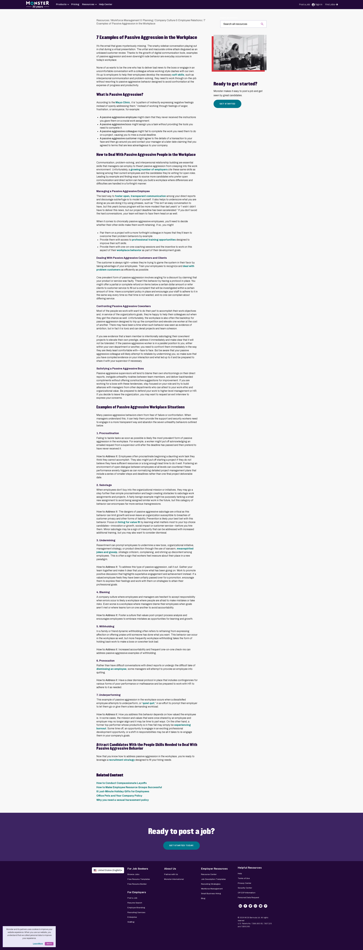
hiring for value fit (129, 522)
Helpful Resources (250, 867)
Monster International (174, 879)
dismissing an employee (111, 669)
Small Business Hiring (211, 893)
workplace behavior (129, 250)
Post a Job (304, 4)
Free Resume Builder (137, 884)
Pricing (75, 4)
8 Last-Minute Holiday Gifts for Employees (122, 791)
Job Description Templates (213, 879)
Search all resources (229, 18)
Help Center (105, 4)
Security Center (245, 888)
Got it (49, 944)
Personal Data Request (248, 897)
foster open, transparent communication (140, 196)
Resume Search (134, 903)
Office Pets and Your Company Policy (119, 795)
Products (61, 4)
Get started (227, 104)
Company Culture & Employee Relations (178, 20)
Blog (203, 898)
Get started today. (181, 845)
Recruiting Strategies (211, 884)
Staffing (130, 922)
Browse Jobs (133, 874)
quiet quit (148, 703)
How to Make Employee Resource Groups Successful (129, 787)
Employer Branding (136, 908)
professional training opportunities (154, 239)
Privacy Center (244, 883)
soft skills (178, 74)
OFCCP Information (246, 893)
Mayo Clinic (123, 102)
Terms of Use (244, 878)
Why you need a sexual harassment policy (122, 800)
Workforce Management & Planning (132, 20)
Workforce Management (212, 889)
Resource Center (209, 874)
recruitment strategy (122, 759)
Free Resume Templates (138, 879)
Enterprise (132, 917)
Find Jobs (330, 4)
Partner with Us (171, 874)
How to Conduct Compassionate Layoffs (121, 783)
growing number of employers (149, 169)
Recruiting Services (136, 912)
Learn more (38, 944)
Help (240, 873)
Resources (88, 4)
